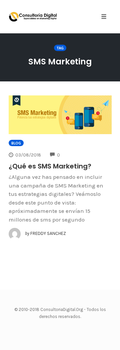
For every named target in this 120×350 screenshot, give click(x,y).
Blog (16, 143)
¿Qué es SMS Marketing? (50, 166)
